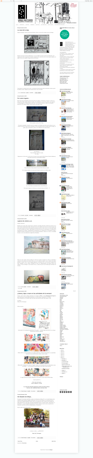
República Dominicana (64, 328)
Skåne (61, 334)
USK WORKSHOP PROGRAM (59, 24)
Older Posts (54, 441)
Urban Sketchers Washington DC (67, 266)
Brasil (61, 300)
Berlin (61, 299)
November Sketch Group (70, 258)
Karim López (62, 82)
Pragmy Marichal (63, 83)
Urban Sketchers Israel (65, 232)
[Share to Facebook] (39, 92)
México (61, 315)
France (61, 307)
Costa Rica (62, 304)
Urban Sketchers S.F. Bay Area (66, 240)
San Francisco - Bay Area (64, 329)
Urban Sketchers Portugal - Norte (67, 164)
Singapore (61, 333)
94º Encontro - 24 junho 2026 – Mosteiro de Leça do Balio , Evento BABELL (70, 166)
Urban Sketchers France (65, 155)
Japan (61, 311)
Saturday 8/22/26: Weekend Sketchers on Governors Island (70, 118)
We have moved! (69, 203)
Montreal (61, 317)
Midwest (61, 316)
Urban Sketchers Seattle (65, 91)
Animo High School (63, 296)
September (64, 371)
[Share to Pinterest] (40, 92)
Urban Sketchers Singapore (66, 147)
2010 (62, 357)
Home (37, 441)
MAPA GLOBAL (50, 24)
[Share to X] (37, 92)
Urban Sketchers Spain (65, 194)
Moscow (61, 318)
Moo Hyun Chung (63, 80)
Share (61, 345)
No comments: (33, 391)
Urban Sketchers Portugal (65, 99)
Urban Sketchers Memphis (66, 257)
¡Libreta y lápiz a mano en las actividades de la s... (67, 366)
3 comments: (31, 92)
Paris (61, 320)
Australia (61, 298)
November (64, 360)
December (64, 358)
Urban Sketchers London (65, 202)
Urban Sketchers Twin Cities (66, 108)
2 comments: (31, 215)
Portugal (61, 324)
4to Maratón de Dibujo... (24, 397)
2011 (62, 356)
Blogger (51, 449)
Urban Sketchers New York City (67, 116)
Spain (61, 335)
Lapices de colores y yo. (24, 221)
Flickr (41, 295)
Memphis (61, 314)
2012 (62, 354)
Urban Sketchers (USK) (64, 295)
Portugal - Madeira (63, 326)
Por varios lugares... (23, 98)
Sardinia (61, 330)
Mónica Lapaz (62, 81)
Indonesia (61, 308)
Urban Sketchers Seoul (65, 177)
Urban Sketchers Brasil (65, 249)
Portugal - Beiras (63, 325)
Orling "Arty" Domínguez (36, 433)
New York (61, 319)
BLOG (17, 24)
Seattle (61, 331)
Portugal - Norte (62, 327)
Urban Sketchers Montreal (66, 133)
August (63, 373)
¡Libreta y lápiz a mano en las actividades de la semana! (34, 293)
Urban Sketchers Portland (65, 124)
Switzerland (62, 336)
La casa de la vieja (23, 30)
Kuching (61, 312)
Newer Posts (20, 441)
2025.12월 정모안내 (69, 178)
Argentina (61, 297)
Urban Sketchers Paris (65, 185)
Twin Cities (62, 340)
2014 (62, 351)
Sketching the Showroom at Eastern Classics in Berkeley (70, 242)
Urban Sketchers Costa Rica (66, 274)
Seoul (61, 332)
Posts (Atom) (24, 443)
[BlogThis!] (36, 92)
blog (67, 77)
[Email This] (35, 92)
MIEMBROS (32, 24)
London (61, 313)
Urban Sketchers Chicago (65, 224)
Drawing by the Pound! (50, 295)
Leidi (21, 288)
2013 (62, 353)
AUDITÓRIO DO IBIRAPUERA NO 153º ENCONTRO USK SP (69, 251)
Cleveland (61, 303)
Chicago (61, 302)
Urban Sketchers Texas (65, 283)
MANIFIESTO (22, 24)
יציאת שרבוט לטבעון (69, 233)
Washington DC (62, 341)
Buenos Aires (62, 301)
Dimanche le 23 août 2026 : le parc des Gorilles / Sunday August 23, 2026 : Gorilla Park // (67, 135)
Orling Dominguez (63, 77)
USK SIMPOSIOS (43, 24)
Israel (61, 309)
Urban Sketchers (64, 172)
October (63, 370)
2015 (62, 350)
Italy (60, 310)
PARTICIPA (37, 24)
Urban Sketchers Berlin (65, 219)
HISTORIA (27, 24)
